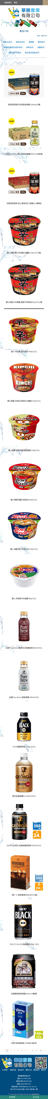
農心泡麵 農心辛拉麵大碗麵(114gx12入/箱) (24, 253)
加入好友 (36, 1097)
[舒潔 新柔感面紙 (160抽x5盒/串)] (24, 1019)
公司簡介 (5, 1070)
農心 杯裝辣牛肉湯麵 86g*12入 (24, 599)
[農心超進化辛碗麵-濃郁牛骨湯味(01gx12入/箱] (24, 278)
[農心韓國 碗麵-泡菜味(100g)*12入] (24, 476)
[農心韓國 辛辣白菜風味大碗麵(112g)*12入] (24, 377)
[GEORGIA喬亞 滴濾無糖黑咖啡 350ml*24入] (24, 822)
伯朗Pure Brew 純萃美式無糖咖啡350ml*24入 (24, 648)
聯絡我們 (8, 3)
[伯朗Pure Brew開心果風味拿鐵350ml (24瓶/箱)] (24, 130)
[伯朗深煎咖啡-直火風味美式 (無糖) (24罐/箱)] (24, 180)
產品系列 (21, 1070)
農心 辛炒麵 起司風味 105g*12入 (24, 352)
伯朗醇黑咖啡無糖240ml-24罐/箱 (24, 994)
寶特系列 (41, 42)
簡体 (15, 3)
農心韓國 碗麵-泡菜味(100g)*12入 (24, 500)
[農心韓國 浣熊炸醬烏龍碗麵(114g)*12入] (24, 427)
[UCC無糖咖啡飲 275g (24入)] (24, 723)
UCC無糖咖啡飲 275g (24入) (24, 747)
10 (41, 1050)
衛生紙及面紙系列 (32, 53)
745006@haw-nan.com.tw (27, 1086)
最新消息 (13, 1070)
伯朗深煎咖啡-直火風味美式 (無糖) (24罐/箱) (24, 203)
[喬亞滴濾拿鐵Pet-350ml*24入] (24, 772)
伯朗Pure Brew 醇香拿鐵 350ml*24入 (24, 697)
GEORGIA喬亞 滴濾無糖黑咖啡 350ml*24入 (24, 845)
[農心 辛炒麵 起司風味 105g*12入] (24, 328)
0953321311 (27, 1081)
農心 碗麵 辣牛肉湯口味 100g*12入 (24, 549)
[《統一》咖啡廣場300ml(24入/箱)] (24, 871)
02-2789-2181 (26, 1078)
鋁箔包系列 (20, 42)
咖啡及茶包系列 (15, 53)
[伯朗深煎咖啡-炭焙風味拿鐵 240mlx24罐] (24, 81)
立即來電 (12, 1097)
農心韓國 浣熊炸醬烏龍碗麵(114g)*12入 (24, 450)
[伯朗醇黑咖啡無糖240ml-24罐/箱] (24, 970)
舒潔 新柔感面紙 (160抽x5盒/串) (24, 1043)
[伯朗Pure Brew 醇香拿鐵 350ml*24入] (24, 674)
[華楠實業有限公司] (24, 13)
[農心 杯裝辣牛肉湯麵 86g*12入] (24, 575)
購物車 (43, 1070)
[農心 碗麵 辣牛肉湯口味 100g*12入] (24, 525)
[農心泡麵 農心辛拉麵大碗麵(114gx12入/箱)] (24, 229)
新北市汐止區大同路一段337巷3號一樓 (24, 1089)
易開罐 (31, 42)
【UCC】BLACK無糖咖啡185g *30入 (24, 944)
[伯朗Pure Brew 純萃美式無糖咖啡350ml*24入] (24, 624)
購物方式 (29, 1070)
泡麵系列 (40, 47)
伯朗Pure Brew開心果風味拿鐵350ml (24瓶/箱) (24, 154)
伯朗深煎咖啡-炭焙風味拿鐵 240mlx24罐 (24, 105)
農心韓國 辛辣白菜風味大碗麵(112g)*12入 (24, 401)
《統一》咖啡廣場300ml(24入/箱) (24, 895)
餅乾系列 (29, 47)
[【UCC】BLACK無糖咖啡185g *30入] (24, 921)
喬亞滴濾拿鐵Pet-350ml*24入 (24, 796)
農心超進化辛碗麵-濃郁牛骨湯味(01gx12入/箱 (24, 302)
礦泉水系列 (7, 42)
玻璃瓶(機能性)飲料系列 (13, 47)
